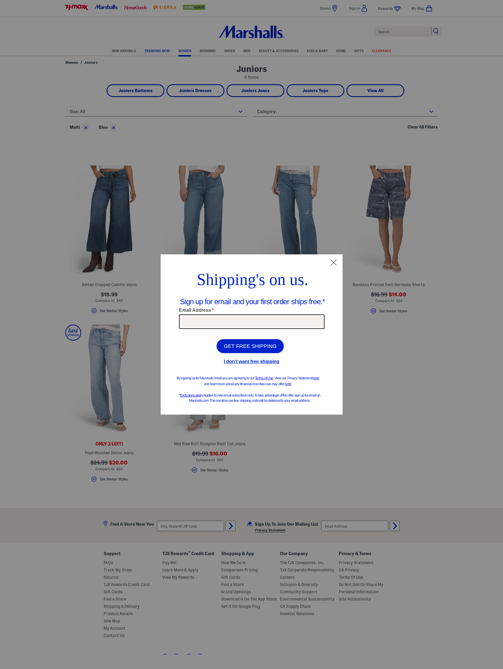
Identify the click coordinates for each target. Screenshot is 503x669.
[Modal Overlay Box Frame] (252, 334)
